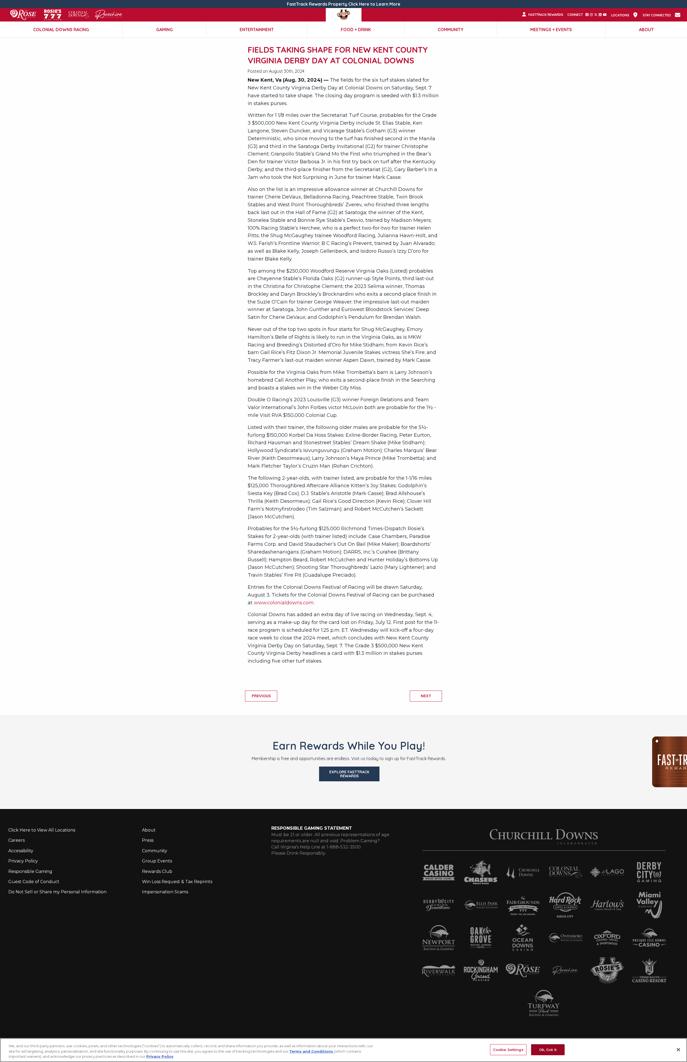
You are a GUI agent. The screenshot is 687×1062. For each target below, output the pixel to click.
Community (450, 29)
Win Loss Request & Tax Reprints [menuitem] (177, 881)
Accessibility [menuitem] (20, 850)
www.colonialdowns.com (284, 603)
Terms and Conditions (311, 1051)
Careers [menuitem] (16, 840)
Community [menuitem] (154, 850)
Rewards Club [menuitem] (157, 871)
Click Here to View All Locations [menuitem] (41, 830)
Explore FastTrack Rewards (349, 774)
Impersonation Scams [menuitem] (165, 891)
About (646, 29)
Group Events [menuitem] (157, 861)
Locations (620, 15)
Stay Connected (657, 15)
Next (426, 695)
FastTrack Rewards (545, 15)
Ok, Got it (548, 1049)
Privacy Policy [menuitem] (23, 861)
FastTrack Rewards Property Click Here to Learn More (343, 4)
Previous (261, 695)
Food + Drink (356, 29)
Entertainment (257, 29)
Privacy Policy (159, 1056)
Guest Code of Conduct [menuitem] (33, 881)
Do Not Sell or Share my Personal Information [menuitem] (57, 891)
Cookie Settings (508, 1049)
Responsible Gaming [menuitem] (30, 871)
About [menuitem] (149, 830)
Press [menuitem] (148, 840)
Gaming (164, 29)
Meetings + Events (551, 29)
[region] (343, 1050)
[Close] (678, 1050)
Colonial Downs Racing (61, 29)
